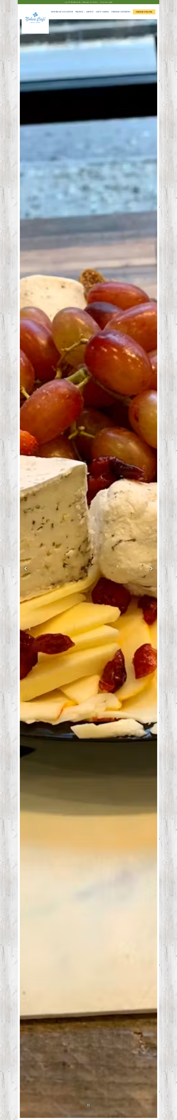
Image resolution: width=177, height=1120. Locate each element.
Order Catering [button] (120, 11)
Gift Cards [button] (102, 11)
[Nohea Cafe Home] (35, 19)
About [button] (90, 11)
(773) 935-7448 (106, 2)
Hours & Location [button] (62, 11)
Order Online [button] (144, 11)
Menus (79, 11)
